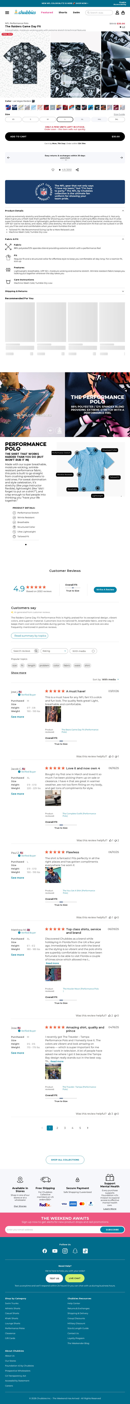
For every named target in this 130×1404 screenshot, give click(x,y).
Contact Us (73, 1333)
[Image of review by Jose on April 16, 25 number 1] (53, 1071)
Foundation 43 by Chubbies (19, 1366)
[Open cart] (123, 13)
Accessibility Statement (17, 1381)
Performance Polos (15, 1328)
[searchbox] (22, 650)
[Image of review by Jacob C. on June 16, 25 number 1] (53, 798)
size (15, 665)
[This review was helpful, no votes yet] (110, 756)
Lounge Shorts (12, 1323)
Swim (76, 12)
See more (17, 716)
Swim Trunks (11, 1303)
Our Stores (20, 1206)
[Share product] (77, 169)
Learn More (109, 1209)
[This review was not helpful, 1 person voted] (116, 756)
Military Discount (76, 1323)
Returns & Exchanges (78, 1308)
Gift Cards (10, 1338)
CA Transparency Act (15, 1376)
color (56, 665)
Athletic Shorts (12, 1308)
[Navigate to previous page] (42, 1128)
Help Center (74, 1303)
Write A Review (105, 589)
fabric (67, 665)
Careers (9, 1386)
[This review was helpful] (109, 1015)
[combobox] (54, 651)
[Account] (117, 13)
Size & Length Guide (78, 1328)
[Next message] (121, 158)
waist (77, 665)
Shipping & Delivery (78, 1313)
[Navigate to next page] (88, 1128)
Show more (18, 672)
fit (22, 665)
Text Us (54, 1278)
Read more (52, 963)
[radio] (8, 107)
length (31, 665)
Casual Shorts (12, 1313)
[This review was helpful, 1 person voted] (110, 840)
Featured (47, 12)
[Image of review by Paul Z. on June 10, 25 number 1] (53, 875)
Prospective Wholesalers (17, 1371)
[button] (47, 12)
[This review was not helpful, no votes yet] (115, 917)
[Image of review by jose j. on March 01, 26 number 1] (53, 714)
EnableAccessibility (120, 3)
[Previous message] (8, 158)
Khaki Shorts (11, 1318)
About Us (9, 1356)
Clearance (10, 1333)
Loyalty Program (76, 1338)
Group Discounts (76, 1318)
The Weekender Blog (78, 1343)
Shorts (63, 12)
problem (44, 665)
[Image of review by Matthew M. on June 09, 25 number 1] (53, 973)
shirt (87, 665)
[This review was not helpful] (115, 840)
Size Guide (119, 114)
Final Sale (7, 34)
